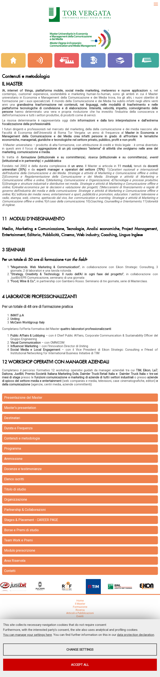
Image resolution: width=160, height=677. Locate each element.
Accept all (80, 665)
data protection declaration (135, 635)
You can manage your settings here (27, 635)
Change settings (80, 649)
